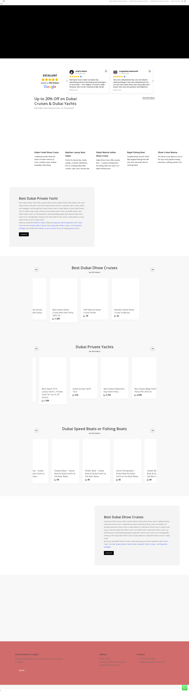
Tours (21, 225)
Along (53, 225)
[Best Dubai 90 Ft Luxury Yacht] (121, 371)
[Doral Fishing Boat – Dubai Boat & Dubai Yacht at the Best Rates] (66, 453)
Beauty (33, 225)
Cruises (67, 225)
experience (70, 223)
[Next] (184, 31)
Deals (38, 225)
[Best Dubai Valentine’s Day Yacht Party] (59, 371)
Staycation (78, 225)
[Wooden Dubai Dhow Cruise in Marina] (125, 292)
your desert (62, 223)
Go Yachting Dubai (74, 166)
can (51, 228)
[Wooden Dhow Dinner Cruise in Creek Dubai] (32, 292)
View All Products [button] (149, 98)
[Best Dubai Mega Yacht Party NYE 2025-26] (90, 371)
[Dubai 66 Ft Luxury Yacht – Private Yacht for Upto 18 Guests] (152, 371)
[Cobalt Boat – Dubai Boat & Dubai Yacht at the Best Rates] (96, 453)
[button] (153, 81)
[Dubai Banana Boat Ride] (127, 453)
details (41, 228)
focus (55, 228)
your (72, 228)
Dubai (43, 223)
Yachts (61, 225)
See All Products (94, 272)
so (46, 228)
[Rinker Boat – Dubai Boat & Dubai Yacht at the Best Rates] (35, 453)
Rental (36, 223)
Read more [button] (107, 90)
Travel (80, 223)
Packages (22, 228)
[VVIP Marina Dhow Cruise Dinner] (94, 292)
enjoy (55, 223)
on (62, 228)
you (48, 228)
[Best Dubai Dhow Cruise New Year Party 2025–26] (63, 292)
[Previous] (4, 31)
